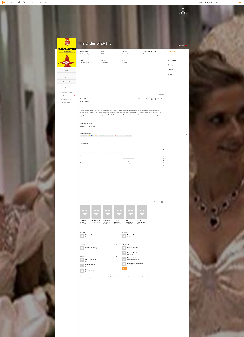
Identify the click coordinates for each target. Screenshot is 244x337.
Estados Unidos (84, 62)
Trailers (170, 56)
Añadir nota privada (66, 99)
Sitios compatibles (143, 99)
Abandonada (66, 82)
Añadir (94, 126)
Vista (66, 78)
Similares (170, 69)
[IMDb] (97, 137)
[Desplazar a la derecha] (158, 202)
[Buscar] (240, 2)
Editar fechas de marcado (67, 96)
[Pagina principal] (3, 3)
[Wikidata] (128, 137)
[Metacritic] (111, 137)
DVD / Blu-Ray (172, 60)
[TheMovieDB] (103, 137)
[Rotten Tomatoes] (120, 137)
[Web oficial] (84, 137)
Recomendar (66, 106)
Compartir (68, 88)
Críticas (170, 74)
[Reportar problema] (152, 99)
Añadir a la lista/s (66, 102)
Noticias (170, 65)
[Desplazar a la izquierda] (154, 202)
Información (171, 51)
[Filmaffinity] (91, 137)
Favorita (67, 74)
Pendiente (66, 70)
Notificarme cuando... (67, 92)
